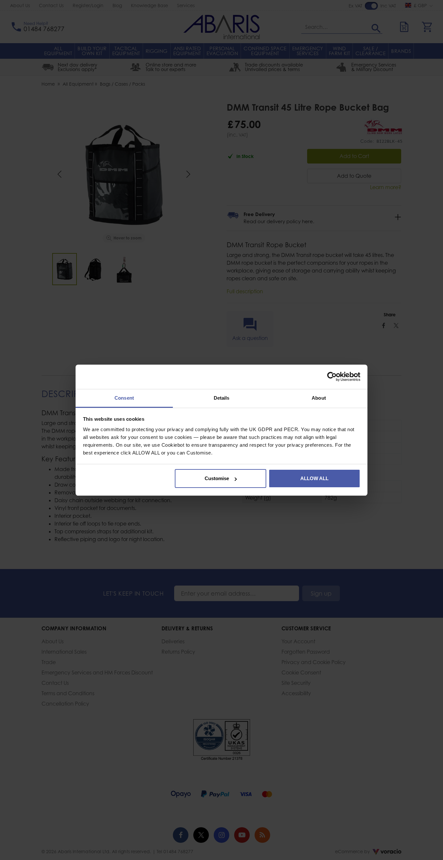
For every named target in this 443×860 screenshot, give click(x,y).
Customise (217, 478)
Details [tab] (222, 398)
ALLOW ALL (314, 478)
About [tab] (319, 398)
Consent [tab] (124, 398)
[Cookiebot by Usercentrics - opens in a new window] (332, 377)
